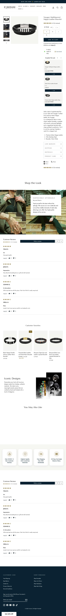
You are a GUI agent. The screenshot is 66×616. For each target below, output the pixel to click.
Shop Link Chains (38, 581)
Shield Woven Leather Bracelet (51, 83)
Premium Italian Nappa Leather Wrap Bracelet (53, 100)
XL (46, 35)
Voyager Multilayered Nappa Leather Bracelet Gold (53, 67)
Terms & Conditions (7, 589)
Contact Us (5, 583)
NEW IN (20, 6)
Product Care (50, 156)
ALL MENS (25, 6)
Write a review (37, 241)
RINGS (44, 6)
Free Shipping (6, 578)
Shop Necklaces (37, 583)
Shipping (48, 148)
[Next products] (61, 58)
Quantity (51, 27)
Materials (49, 152)
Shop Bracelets (37, 578)
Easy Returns (6, 581)
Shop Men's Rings (38, 586)
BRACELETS (32, 6)
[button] (48, 23)
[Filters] (57, 241)
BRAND (20, 9)
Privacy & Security (7, 586)
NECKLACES (39, 6)
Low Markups (50, 144)
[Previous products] (57, 58)
